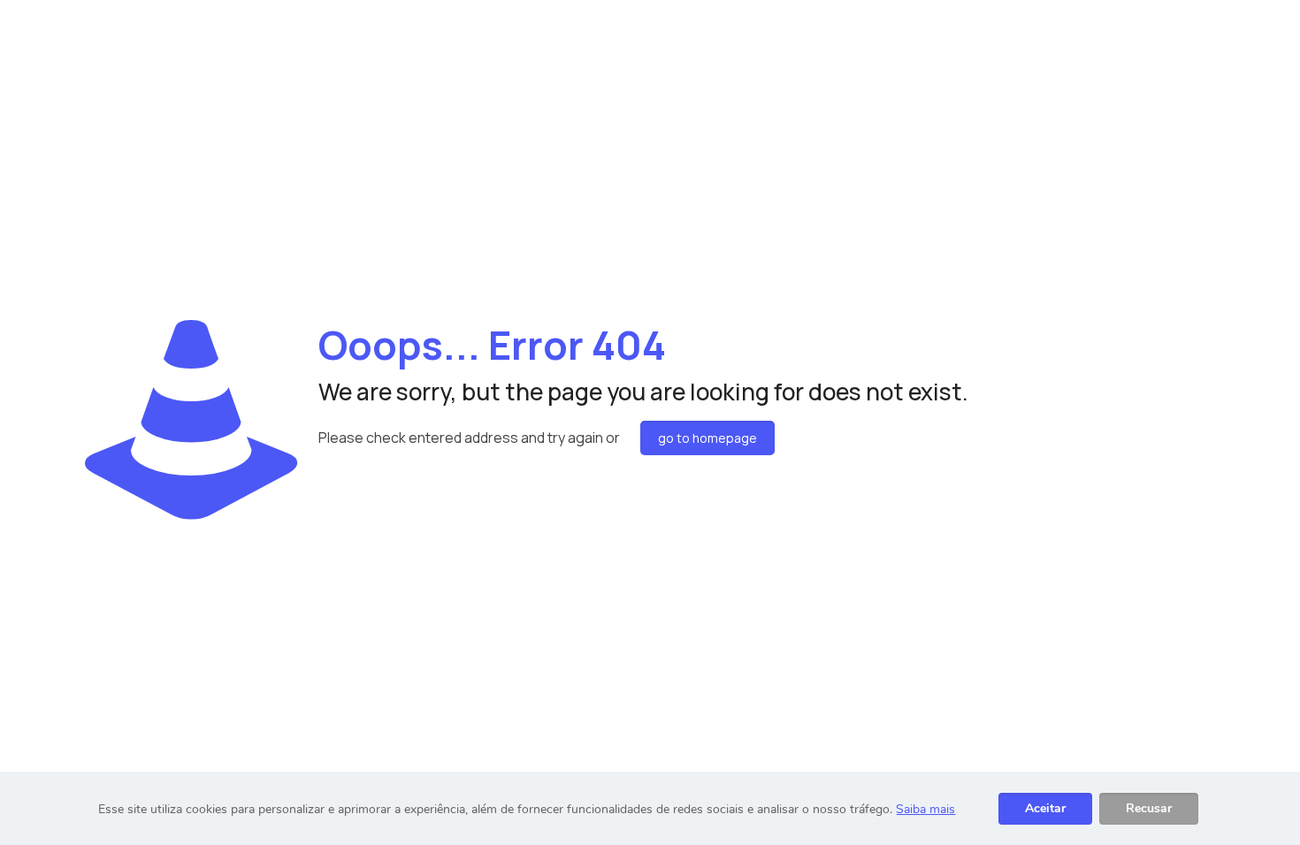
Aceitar (1045, 808)
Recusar (1149, 808)
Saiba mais (925, 809)
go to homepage (707, 438)
